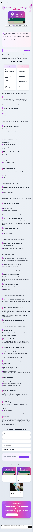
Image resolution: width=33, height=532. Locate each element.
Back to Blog (5, 4)
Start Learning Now (11, 514)
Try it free (26, 50)
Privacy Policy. (22, 525)
